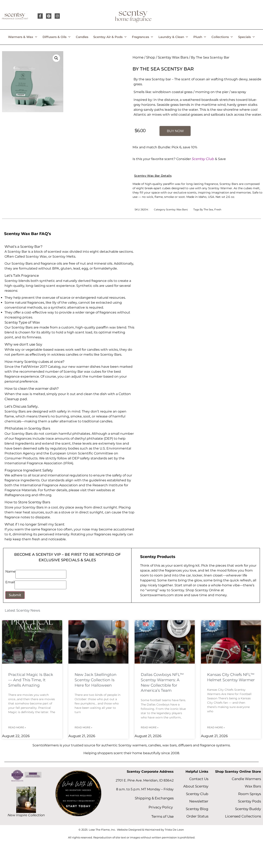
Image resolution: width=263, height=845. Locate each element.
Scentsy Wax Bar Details (153, 176)
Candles (82, 37)
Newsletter (198, 801)
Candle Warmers (246, 779)
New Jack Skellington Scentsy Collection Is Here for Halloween (96, 680)
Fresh (217, 209)
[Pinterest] (48, 16)
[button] (56, 58)
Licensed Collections (243, 816)
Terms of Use (162, 816)
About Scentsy (195, 786)
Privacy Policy (161, 807)
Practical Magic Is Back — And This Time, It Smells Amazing (30, 680)
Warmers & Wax (20, 37)
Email (10, 582)
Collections (220, 37)
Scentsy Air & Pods (108, 37)
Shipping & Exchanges (154, 798)
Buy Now (175, 131)
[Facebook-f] (40, 16)
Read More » (17, 727)
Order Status (197, 816)
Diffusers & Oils (55, 37)
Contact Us (198, 779)
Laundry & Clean (171, 37)
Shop (150, 57)
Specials (244, 37)
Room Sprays (249, 794)
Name (10, 571)
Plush (197, 37)
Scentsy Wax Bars (173, 57)
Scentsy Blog (197, 809)
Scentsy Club (203, 159)
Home (138, 57)
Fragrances (140, 37)
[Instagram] (57, 16)
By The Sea (206, 209)
